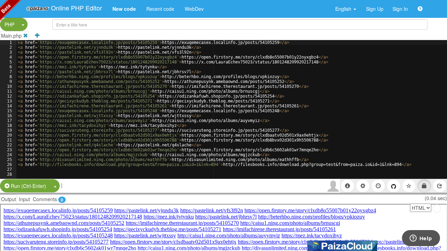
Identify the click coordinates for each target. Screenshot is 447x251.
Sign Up (374, 8)
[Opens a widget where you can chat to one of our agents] (421, 239)
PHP (9, 24)
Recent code (160, 8)
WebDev (194, 8)
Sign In (400, 8)
